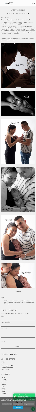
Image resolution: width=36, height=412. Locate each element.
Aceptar (19, 407)
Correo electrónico (6, 322)
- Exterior (3, 390)
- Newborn (3, 379)
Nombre (3, 316)
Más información (6, 404)
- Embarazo (4, 384)
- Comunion (4, 381)
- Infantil (3, 388)
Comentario (4, 328)
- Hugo (3, 362)
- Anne (2, 364)
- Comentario (23, 13)
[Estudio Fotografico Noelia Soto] (9, 3)
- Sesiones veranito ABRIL (8, 367)
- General (3, 393)
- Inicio (3, 377)
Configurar (18, 404)
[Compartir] (28, 13)
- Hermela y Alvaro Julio (7, 365)
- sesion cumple (5, 369)
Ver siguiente (13, 354)
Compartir (17, 291)
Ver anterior (5, 354)
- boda (2, 386)
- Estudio (3, 382)
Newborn (17, 13)
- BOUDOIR (4, 391)
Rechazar (29, 404)
